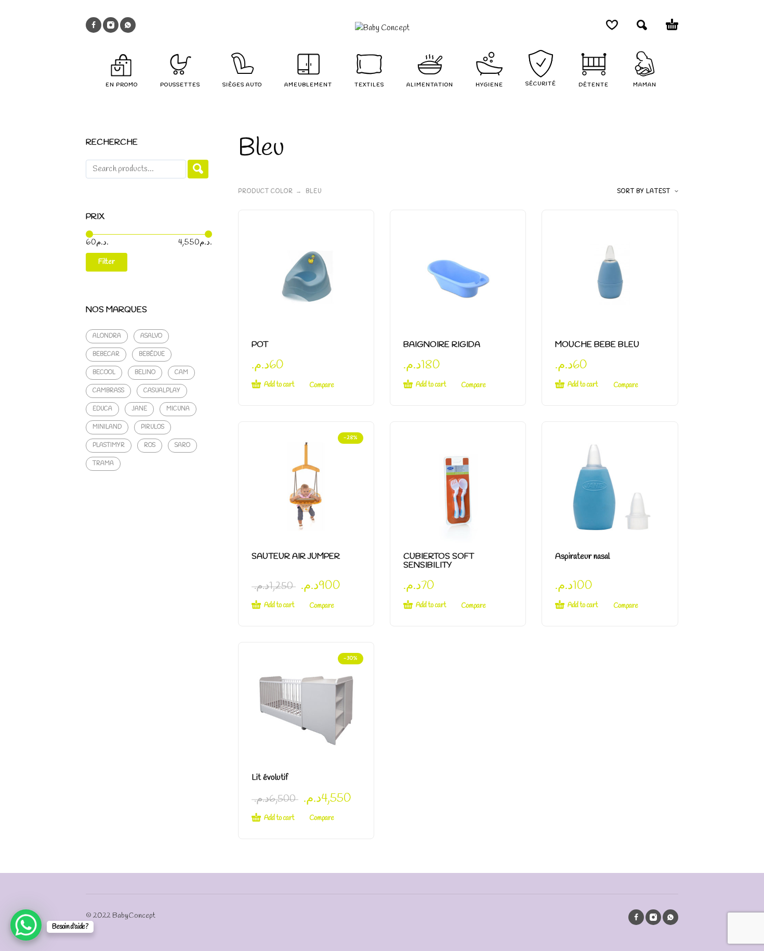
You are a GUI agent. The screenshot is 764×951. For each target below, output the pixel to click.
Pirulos (152, 427)
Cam (181, 372)
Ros (149, 445)
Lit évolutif (270, 777)
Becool (104, 372)
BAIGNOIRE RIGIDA (441, 344)
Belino (145, 372)
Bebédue (152, 354)
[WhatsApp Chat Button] (26, 925)
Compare (321, 385)
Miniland (107, 427)
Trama (103, 463)
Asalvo (151, 336)
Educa (102, 409)
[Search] (198, 169)
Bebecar (106, 354)
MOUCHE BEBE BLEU (597, 344)
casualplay (161, 390)
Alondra (107, 336)
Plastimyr (109, 445)
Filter (106, 262)
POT (260, 344)
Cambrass (108, 390)
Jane (139, 409)
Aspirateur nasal (582, 556)
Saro (182, 445)
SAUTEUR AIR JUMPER (296, 556)
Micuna (178, 409)
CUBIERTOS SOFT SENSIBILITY (438, 561)
